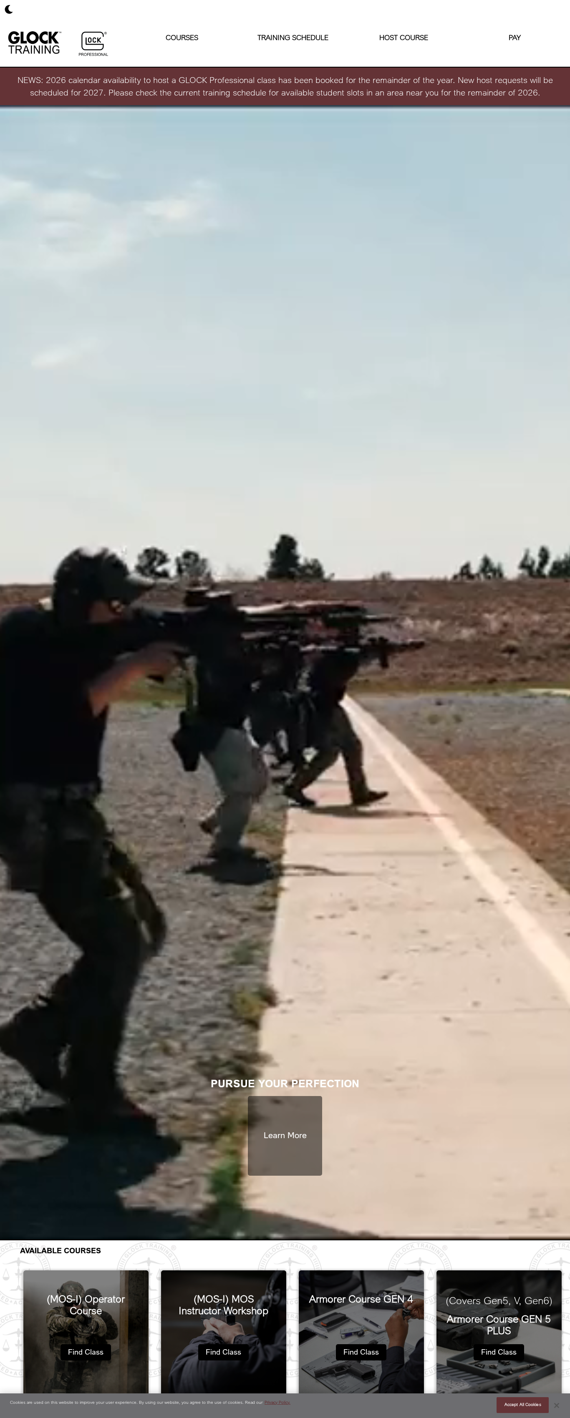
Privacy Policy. (277, 1402)
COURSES (182, 37)
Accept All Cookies (522, 1404)
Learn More (285, 1135)
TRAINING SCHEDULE (292, 37)
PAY (515, 37)
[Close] (556, 1405)
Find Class (85, 1352)
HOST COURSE (403, 37)
